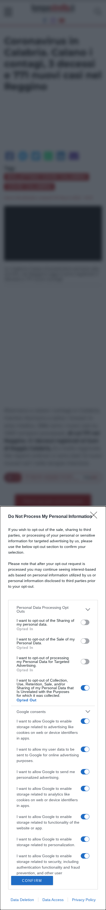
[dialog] (53, 708)
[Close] (95, 517)
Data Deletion (22, 900)
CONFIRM (32, 881)
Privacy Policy (84, 900)
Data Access (53, 900)
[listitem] (53, 609)
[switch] (85, 622)
